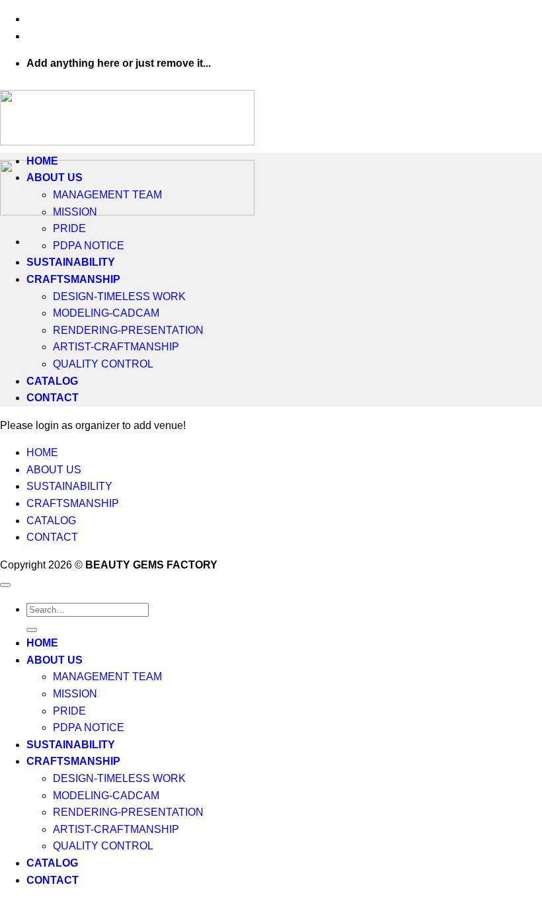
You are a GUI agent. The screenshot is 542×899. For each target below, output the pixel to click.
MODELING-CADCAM (106, 313)
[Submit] (31, 630)
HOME (42, 161)
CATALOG (52, 381)
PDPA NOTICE (88, 245)
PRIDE (69, 228)
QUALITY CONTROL (103, 364)
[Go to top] (5, 585)
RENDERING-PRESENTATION (128, 330)
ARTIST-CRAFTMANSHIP (116, 346)
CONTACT (52, 397)
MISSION (75, 211)
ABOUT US (54, 177)
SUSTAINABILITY (70, 262)
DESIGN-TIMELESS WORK (119, 296)
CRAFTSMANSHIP (73, 279)
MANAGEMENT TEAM (107, 194)
